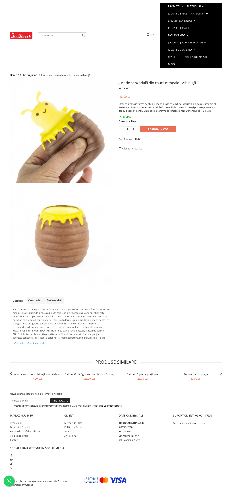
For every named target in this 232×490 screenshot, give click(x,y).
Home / (14, 75)
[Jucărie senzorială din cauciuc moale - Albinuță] (61, 131)
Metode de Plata (73, 422)
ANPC (67, 431)
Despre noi (16, 422)
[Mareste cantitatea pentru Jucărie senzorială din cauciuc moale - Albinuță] (133, 129)
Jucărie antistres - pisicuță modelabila (37, 374)
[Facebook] (11, 455)
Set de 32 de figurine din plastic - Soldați (89, 374)
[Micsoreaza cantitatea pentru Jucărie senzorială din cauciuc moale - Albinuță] (121, 129)
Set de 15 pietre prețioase (142, 374)
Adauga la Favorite (131, 148)
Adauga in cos (158, 129)
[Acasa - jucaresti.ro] (21, 35)
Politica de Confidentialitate (107, 405)
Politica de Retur (73, 427)
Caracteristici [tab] (35, 300)
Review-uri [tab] (54, 300)
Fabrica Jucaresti (195, 57)
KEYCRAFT (124, 88)
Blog (171, 64)
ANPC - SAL (70, 435)
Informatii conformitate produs (29, 343)
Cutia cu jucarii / (30, 75)
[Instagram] (11, 468)
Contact (14, 440)
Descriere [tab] (18, 300)
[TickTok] (11, 463)
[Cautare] (83, 35)
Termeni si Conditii (20, 427)
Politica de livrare (19, 435)
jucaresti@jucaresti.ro (191, 423)
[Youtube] (11, 459)
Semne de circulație (196, 374)
